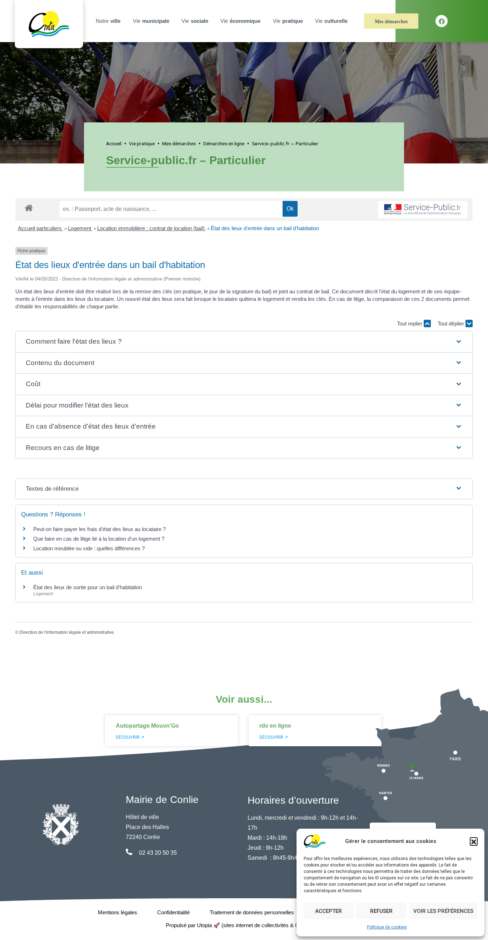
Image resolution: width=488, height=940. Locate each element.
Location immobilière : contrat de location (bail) (151, 228)
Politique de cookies (387, 927)
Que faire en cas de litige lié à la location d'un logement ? (98, 539)
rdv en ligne (275, 726)
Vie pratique (142, 143)
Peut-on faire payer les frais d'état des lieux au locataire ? (99, 529)
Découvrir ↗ (130, 737)
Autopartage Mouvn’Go (147, 726)
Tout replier (410, 323)
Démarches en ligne (223, 143)
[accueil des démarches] (29, 206)
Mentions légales (117, 912)
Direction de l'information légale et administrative (67, 632)
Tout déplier (451, 323)
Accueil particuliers (40, 228)
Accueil (113, 143)
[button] (473, 841)
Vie (151, 21)
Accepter (328, 911)
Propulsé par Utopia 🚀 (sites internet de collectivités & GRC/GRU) (244, 925)
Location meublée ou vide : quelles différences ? (89, 548)
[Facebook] (441, 21)
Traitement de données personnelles (252, 912)
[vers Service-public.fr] (422, 209)
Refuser (381, 911)
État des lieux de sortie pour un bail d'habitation (87, 587)
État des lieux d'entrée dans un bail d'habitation (265, 228)
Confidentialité (173, 912)
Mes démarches (391, 21)
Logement (80, 228)
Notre (108, 21)
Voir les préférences (443, 911)
